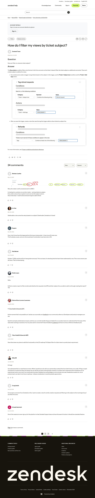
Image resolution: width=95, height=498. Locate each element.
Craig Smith (15, 385)
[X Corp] (80, 39)
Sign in (67, 5)
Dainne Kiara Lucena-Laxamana (21, 300)
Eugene (14, 228)
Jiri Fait (14, 208)
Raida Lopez (15, 273)
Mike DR (14, 358)
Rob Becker (15, 251)
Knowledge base (46, 5)
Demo (84, 5)
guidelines (55, 322)
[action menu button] (86, 173)
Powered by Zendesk (49, 494)
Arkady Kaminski (17, 407)
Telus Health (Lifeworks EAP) (16, 309)
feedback (45, 314)
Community (58, 5)
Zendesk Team (16, 51)
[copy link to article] (86, 39)
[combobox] (69, 165)
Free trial (75, 5)
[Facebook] (83, 39)
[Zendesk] (47, 473)
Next (52, 434)
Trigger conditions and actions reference (33, 149)
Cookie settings (47, 489)
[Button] (9, 157)
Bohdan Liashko (16, 173)
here (51, 372)
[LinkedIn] (77, 39)
